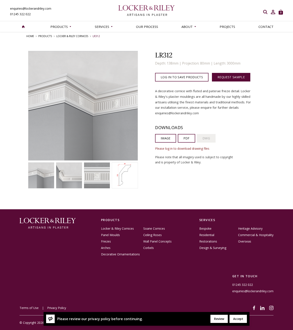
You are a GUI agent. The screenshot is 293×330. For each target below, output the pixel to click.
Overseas (244, 241)
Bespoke (205, 229)
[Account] (273, 12)
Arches (105, 248)
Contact (265, 26)
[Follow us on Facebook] (254, 308)
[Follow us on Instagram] (271, 308)
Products (45, 36)
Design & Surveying (212, 248)
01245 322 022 (20, 14)
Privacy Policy (56, 308)
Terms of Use (29, 308)
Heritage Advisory (250, 229)
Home (30, 36)
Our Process (147, 26)
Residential (206, 235)
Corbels (148, 248)
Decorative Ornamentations (120, 254)
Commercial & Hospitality (255, 235)
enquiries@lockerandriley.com (30, 9)
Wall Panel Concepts (157, 241)
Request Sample (231, 77)
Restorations (208, 241)
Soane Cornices (154, 229)
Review (219, 319)
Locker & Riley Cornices (72, 36)
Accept (238, 319)
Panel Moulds (110, 235)
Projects (227, 26)
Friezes (106, 241)
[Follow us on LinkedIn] (262, 308)
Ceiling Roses (152, 235)
